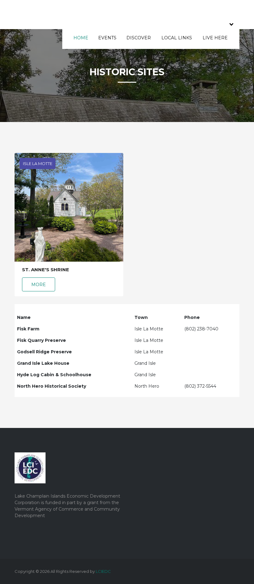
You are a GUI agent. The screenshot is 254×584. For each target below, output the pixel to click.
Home (80, 38)
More (38, 284)
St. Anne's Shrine (45, 269)
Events (107, 38)
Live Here (215, 38)
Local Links (176, 38)
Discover (138, 38)
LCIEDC (103, 571)
